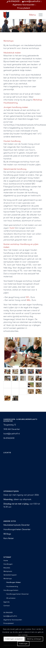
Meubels (6, 568)
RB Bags (7, 534)
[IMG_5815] (39, 371)
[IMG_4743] (39, 378)
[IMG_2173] (31, 391)
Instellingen (23, 643)
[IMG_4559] (7, 391)
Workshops (7, 578)
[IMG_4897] (23, 378)
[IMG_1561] (15, 398)
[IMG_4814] (31, 378)
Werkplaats (7, 571)
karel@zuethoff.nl (10, 616)
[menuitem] (13, 1)
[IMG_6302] (23, 371)
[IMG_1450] (15, 371)
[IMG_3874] (23, 391)
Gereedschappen (10, 575)
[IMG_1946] (7, 398)
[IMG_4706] (15, 385)
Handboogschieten (10, 590)
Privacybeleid (23, 8)
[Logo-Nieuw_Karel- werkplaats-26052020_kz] (19, 14)
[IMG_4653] (31, 385)
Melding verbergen (34, 639)
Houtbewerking (12, 586)
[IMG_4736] (7, 385)
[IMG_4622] (39, 385)
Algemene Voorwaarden (23, 5)
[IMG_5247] (7, 378)
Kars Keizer (8, 538)
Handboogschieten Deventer (17, 530)
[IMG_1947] (39, 391)
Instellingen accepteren (14, 639)
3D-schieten (11, 598)
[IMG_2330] (23, 352)
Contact (6, 605)
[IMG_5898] (31, 371)
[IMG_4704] (23, 385)
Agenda (6, 602)
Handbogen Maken (13, 582)
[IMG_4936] (15, 378)
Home (5, 560)
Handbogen (8, 564)
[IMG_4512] (15, 391)
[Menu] (39, 14)
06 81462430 (8, 612)
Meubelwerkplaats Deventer (16, 525)
